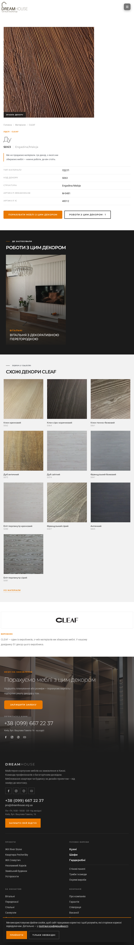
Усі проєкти (12, 876)
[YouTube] (24, 737)
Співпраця (75, 907)
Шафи (73, 854)
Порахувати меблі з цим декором (32, 214)
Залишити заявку (23, 704)
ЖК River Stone (13, 849)
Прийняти (16, 935)
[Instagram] (12, 737)
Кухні (73, 849)
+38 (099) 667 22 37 (28, 723)
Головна (7, 125)
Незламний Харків (15, 865)
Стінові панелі (77, 868)
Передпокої (11, 901)
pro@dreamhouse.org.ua (19, 805)
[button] (127, 6)
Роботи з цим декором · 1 (87, 214)
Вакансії (74, 912)
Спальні (9, 907)
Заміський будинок (16, 871)
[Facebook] (5, 737)
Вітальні (10, 896)
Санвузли (10, 912)
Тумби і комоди (78, 874)
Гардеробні (77, 860)
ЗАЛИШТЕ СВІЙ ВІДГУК (23, 823)
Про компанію (77, 896)
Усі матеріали (12, 590)
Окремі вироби (77, 879)
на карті (40, 730)
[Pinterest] (18, 737)
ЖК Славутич (13, 860)
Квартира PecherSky (16, 854)
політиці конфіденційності (53, 926)
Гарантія (74, 901)
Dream (20, 764)
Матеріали (20, 125)
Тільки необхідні (44, 935)
